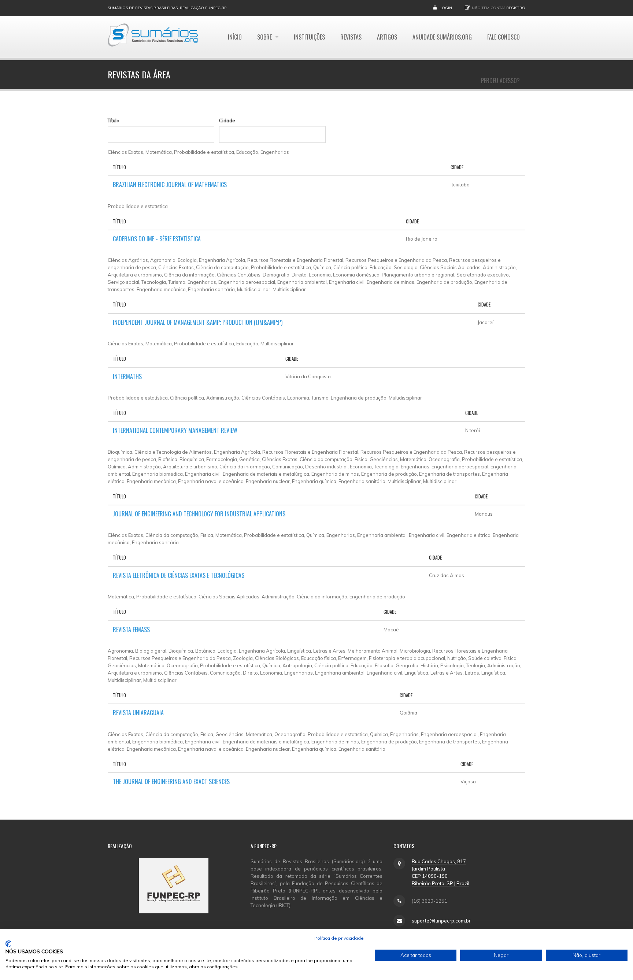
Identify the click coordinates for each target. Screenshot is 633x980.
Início (235, 37)
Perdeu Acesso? (500, 80)
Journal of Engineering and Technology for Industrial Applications (199, 513)
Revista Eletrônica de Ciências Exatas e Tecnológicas (178, 575)
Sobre (265, 37)
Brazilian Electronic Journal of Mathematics (170, 184)
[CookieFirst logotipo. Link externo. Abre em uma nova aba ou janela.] (8, 943)
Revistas (351, 37)
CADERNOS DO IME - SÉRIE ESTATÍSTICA (157, 238)
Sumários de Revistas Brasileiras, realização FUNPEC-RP (167, 7)
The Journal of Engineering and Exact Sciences (171, 781)
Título (113, 120)
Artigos (387, 37)
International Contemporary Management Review (175, 430)
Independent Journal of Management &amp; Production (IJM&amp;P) (197, 322)
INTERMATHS (127, 376)
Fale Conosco (503, 37)
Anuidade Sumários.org (442, 37)
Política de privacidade (339, 938)
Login (446, 7)
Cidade (227, 120)
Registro (515, 7)
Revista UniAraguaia (138, 712)
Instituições (309, 37)
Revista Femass (131, 629)
